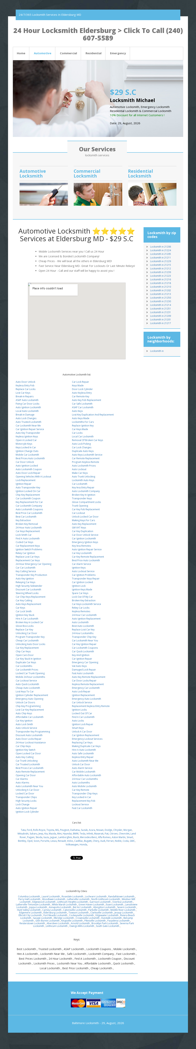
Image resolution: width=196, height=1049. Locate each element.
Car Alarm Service (81, 564)
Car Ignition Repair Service (30, 429)
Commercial (68, 53)
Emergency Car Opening (85, 662)
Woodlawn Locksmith (53, 899)
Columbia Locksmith (29, 896)
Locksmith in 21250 (160, 297)
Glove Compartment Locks (86, 502)
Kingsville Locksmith (72, 920)
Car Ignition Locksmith (84, 538)
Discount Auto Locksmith (29, 735)
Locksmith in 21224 (160, 250)
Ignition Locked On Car (28, 491)
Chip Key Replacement (28, 494)
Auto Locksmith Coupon (29, 469)
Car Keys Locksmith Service (86, 604)
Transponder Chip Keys (84, 793)
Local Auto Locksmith (27, 411)
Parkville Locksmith (98, 910)
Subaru (33, 833)
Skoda (39, 837)
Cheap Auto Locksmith (28, 687)
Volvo (70, 840)
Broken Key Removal (27, 524)
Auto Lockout (79, 469)
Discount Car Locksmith (28, 589)
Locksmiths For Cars (83, 422)
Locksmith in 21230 (160, 301)
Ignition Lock (79, 585)
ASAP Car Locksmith (82, 407)
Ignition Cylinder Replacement (32, 695)
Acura (92, 830)
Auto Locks (78, 720)
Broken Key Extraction (84, 600)
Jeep (40, 833)
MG (57, 830)
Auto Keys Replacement (28, 604)
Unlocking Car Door (26, 633)
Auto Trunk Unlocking (83, 476)
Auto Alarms (22, 782)
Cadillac (78, 840)
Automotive (42, 53)
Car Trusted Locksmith (28, 764)
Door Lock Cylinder (82, 389)
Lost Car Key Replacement (30, 709)
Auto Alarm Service (82, 768)
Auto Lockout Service (83, 571)
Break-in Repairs (24, 396)
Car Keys (20, 607)
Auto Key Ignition (25, 578)
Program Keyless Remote (85, 462)
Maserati (99, 833)
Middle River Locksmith (122, 910)
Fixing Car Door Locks (27, 403)
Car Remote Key (80, 396)
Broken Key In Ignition (83, 494)
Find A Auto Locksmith (28, 538)
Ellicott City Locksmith (30, 915)
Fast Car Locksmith (82, 808)
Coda (126, 840)
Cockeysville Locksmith (81, 915)
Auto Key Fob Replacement (86, 400)
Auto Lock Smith (24, 724)
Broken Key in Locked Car (29, 622)
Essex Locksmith (114, 904)
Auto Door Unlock (25, 381)
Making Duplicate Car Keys (86, 746)
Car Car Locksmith (25, 567)
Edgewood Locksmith (44, 901)
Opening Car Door (26, 775)
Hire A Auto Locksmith (84, 749)
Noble (118, 840)
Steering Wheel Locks (27, 593)
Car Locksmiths (24, 666)
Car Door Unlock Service (85, 534)
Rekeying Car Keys (25, 582)
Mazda (52, 833)
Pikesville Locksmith (95, 920)
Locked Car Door (25, 793)
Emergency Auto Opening (29, 698)
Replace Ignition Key (83, 425)
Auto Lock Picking (81, 443)
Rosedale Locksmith (72, 896)
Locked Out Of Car (82, 713)
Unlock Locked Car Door (85, 516)
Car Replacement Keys (28, 545)
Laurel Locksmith (51, 896)
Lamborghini (65, 837)
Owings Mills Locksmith (81, 926)
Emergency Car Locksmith (86, 687)
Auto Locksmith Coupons (29, 509)
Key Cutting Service (26, 571)
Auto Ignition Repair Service (87, 549)
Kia (46, 833)
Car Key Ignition (24, 720)
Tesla (82, 833)
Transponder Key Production (31, 575)
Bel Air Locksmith (82, 907)
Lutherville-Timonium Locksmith (33, 904)
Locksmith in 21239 (160, 272)
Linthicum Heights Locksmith (72, 901)
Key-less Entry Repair (83, 487)
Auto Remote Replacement (30, 771)
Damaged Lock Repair (84, 669)
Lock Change (22, 804)
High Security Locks (26, 800)
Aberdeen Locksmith (58, 923)
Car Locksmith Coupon (28, 498)
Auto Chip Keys (24, 713)
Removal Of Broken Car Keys (87, 440)
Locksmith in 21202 (160, 290)
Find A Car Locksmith (83, 717)
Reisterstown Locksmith (32, 923)
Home (21, 53)
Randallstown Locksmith (121, 896)
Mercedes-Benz (88, 837)
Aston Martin (119, 837)
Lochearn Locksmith (96, 896)
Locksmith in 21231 (160, 312)
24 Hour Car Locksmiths (85, 779)
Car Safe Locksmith (82, 403)
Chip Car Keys (23, 651)
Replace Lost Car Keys (27, 556)
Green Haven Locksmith (91, 904)
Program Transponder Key (30, 636)
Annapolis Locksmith (60, 907)
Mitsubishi (23, 833)
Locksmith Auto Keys (83, 480)
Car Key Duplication (82, 531)
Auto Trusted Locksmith (28, 422)
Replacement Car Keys (28, 560)
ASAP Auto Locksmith (27, 400)
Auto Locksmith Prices (84, 465)
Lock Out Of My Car (82, 596)
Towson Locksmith (79, 912)
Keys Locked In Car (26, 447)
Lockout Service (80, 804)
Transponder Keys (82, 498)
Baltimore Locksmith (85, 1023)
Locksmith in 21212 (160, 268)
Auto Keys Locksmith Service (87, 454)
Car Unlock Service (82, 702)
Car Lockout (78, 513)
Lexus (54, 840)
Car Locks (77, 432)
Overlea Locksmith (122, 901)
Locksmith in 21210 (160, 286)
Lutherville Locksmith (78, 899)
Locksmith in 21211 (160, 257)
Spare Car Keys (80, 593)
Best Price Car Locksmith (29, 513)
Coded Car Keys (24, 542)
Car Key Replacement (27, 647)
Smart (130, 837)
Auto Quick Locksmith (27, 684)
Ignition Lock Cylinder (27, 811)
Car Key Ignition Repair (84, 644)
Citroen (114, 833)
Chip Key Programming (28, 706)
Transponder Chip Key (84, 636)
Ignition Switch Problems (29, 549)
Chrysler (117, 830)
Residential (93, 53)
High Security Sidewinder (29, 585)
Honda (83, 844)
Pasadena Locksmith (118, 920)
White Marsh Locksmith (64, 904)
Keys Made (78, 385)
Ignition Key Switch (25, 749)
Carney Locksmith (51, 910)
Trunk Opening (80, 505)
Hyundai (67, 833)
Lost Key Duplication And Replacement (93, 414)
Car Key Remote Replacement (88, 556)
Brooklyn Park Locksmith (104, 923)
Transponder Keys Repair (86, 578)
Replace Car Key (24, 629)
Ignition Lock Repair (82, 724)
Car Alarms (22, 779)
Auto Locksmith (80, 622)
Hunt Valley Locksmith (29, 910)
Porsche (45, 840)
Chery (96, 840)
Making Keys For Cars (83, 520)
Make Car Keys (80, 473)
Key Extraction (23, 520)
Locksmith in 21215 (160, 265)
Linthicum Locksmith (57, 926)
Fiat (107, 833)
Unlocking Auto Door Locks (30, 644)
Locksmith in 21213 (160, 294)
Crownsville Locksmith (88, 918)
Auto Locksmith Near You (29, 786)
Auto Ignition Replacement (86, 618)
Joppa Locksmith (38, 907)
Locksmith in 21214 (160, 305)
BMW (75, 833)
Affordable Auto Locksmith (86, 775)
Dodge (108, 830)
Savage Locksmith (42, 918)
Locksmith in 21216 (160, 279)
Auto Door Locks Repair (29, 738)
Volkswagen (72, 844)
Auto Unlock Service (26, 728)
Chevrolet (124, 833)
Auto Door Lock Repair (28, 473)
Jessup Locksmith (123, 912)
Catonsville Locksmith (75, 910)
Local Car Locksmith (83, 436)
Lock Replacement (25, 480)
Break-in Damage (25, 414)
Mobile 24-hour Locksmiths (30, 677)
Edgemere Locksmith (30, 912)
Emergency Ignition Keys (85, 542)
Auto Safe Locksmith (83, 753)
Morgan (127, 830)
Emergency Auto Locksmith (86, 698)
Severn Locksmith (126, 907)
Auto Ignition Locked (27, 465)
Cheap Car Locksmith (27, 640)
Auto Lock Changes (26, 418)
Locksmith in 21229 (160, 261)
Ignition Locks (79, 709)
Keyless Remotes (81, 611)
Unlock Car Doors (25, 702)
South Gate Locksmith (107, 926)
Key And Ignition (80, 655)
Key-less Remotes (81, 545)
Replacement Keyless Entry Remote (91, 706)
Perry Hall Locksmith (29, 899)
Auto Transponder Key (28, 487)
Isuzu (46, 837)
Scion (36, 840)
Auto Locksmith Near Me (85, 760)
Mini (59, 833)
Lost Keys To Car (25, 691)
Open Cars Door (25, 655)
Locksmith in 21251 (160, 308)
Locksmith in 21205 (160, 254)
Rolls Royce (39, 830)
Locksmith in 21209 (160, 316)
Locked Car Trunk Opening (30, 673)
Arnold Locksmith (80, 923)
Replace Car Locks (25, 389)
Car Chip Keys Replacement (30, 596)
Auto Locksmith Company (86, 491)
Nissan (100, 830)
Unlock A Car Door (82, 731)
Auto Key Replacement (84, 524)
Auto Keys (77, 411)
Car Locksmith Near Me (28, 425)
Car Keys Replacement (28, 531)
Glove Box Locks (24, 626)
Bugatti (88, 840)
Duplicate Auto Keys (83, 451)
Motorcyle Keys (24, 443)
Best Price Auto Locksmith (86, 560)
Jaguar (53, 837)
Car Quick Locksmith (83, 651)
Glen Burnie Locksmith (47, 920)
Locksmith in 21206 (160, 246)
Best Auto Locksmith (83, 626)
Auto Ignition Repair (26, 808)
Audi (102, 840)
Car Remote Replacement (86, 458)
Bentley (22, 840)
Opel (30, 840)
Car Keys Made (80, 429)
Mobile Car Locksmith (27, 454)
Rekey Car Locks (80, 607)
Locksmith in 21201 (160, 319)
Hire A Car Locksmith (27, 618)
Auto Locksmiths (81, 782)
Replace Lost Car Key (83, 629)
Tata (23, 830)
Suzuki (84, 830)
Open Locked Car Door (28, 753)
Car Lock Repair (80, 381)
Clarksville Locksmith (101, 912)
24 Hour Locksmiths (82, 633)
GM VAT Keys (79, 527)
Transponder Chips (26, 797)
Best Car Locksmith (26, 516)
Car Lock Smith (24, 611)
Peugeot (64, 830)
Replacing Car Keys (82, 742)
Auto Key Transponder (28, 432)
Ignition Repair (23, 483)
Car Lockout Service (26, 680)
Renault (62, 840)
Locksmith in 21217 (160, 323)
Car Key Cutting (24, 600)
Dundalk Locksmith (111, 918)
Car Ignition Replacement (85, 735)
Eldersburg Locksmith (55, 912)
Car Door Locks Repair (84, 680)
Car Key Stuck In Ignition (28, 658)
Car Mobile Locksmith (83, 771)
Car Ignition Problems (84, 575)
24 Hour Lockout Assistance (31, 742)
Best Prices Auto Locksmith (30, 458)
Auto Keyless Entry (82, 392)
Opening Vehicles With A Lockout (33, 476)
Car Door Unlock (25, 462)
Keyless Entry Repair (83, 757)
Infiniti (90, 833)
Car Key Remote (80, 789)
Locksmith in (157, 351)
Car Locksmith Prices (27, 669)
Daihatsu (75, 830)
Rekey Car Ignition (25, 553)
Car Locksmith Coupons (85, 647)
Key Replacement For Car (29, 502)
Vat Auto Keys (79, 666)
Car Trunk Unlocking (27, 760)
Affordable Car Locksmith (29, 717)
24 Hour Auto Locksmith (29, 527)
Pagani (30, 837)
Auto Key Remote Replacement (88, 677)
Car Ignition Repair (82, 658)
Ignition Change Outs (27, 451)
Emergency (118, 53)
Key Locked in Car (81, 797)
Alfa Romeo (104, 837)
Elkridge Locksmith (64, 918)
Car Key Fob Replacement (86, 509)
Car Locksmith (79, 483)
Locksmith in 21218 (160, 283)
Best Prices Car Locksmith (29, 768)
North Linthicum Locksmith (105, 899)
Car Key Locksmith (82, 553)
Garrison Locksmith (100, 901)
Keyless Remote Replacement (88, 684)
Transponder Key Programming (33, 731)
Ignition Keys (79, 567)
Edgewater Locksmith (107, 915)
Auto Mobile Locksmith (84, 786)
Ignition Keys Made (82, 589)
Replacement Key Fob (83, 800)
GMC (132, 840)
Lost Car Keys (23, 392)
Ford (29, 830)
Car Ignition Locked (82, 582)
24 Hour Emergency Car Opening (33, 564)
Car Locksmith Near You (85, 640)
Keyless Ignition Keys (27, 436)
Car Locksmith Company (29, 505)
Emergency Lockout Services (87, 738)
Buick (76, 837)
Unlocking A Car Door (27, 789)
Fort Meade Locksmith (55, 915)
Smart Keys (78, 728)
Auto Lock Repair (81, 691)
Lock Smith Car (24, 534)
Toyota (50, 830)
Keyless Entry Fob (25, 385)
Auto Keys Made (80, 418)
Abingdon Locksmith (104, 907)
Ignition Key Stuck (25, 615)
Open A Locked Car (26, 440)
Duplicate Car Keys (26, 662)
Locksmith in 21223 (160, 275)
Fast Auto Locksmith (83, 673)
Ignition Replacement (83, 695)
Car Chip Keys (23, 746)
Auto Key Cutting (24, 757)
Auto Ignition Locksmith (28, 407)
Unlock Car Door (81, 764)
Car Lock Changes (81, 447)
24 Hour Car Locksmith (84, 615)
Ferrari (110, 840)
